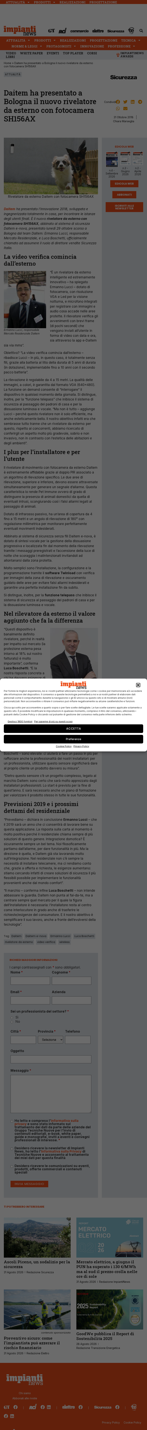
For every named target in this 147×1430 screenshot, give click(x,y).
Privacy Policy (81, 746)
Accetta (73, 729)
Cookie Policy (64, 746)
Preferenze (73, 739)
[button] (138, 685)
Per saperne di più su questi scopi (53, 721)
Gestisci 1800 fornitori (20, 721)
